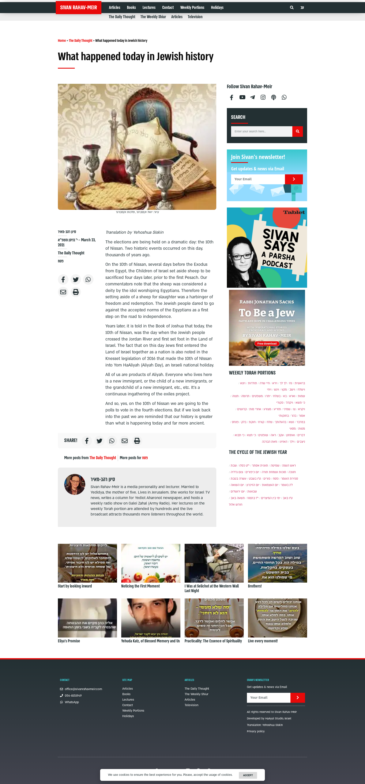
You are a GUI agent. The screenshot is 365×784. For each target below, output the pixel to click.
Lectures (149, 7)
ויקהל (289, 403)
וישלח (301, 390)
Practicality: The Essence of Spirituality (213, 641)
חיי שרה (265, 383)
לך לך (283, 383)
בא (285, 396)
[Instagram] (263, 97)
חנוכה (292, 472)
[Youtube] (242, 97)
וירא (274, 383)
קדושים (242, 409)
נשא (291, 422)
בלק (243, 422)
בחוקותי (284, 416)
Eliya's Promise (69, 641)
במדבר (301, 422)
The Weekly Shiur (153, 17)
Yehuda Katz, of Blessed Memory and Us (150, 641)
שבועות (252, 492)
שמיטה (275, 466)
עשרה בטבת (238, 479)
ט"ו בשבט (255, 479)
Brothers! (255, 586)
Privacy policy (256, 731)
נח (290, 383)
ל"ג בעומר (287, 485)
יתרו (268, 396)
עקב (281, 435)
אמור (302, 416)
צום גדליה (237, 472)
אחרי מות (255, 409)
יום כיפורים (252, 472)
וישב (292, 390)
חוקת (252, 422)
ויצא (242, 383)
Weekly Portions (192, 7)
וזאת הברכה (269, 442)
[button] (292, 8)
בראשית (300, 383)
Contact (168, 7)
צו (294, 409)
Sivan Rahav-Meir (78, 7)
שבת (234, 466)
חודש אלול (235, 505)
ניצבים (301, 442)
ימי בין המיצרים (270, 498)
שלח (269, 422)
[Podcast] (273, 97)
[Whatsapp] (284, 97)
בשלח (277, 396)
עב (302, 7)
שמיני (286, 409)
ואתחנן (290, 435)
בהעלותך (280, 422)
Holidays (217, 7)
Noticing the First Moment (140, 586)
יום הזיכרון (253, 485)
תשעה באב (238, 498)
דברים (301, 435)
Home (62, 40)
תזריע (277, 409)
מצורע (267, 409)
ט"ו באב (288, 498)
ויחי (269, 390)
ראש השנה (289, 466)
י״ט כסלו (244, 466)
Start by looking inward (75, 586)
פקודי (279, 403)
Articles (114, 7)
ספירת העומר (289, 479)
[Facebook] (231, 97)
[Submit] (294, 179)
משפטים (257, 396)
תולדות (252, 383)
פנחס (235, 422)
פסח (61, 261)
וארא (292, 396)
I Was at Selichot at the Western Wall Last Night (212, 588)
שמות (301, 396)
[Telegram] (252, 97)
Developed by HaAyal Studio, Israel (269, 718)
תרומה (245, 396)
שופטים (263, 435)
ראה (273, 435)
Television (195, 17)
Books (131, 7)
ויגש (276, 390)
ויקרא (301, 409)
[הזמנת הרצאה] (267, 248)
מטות (301, 429)
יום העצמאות (270, 485)
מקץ (284, 390)
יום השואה (237, 485)
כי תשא (300, 403)
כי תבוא (239, 435)
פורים (266, 479)
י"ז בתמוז (253, 498)
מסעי (292, 429)
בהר (293, 416)
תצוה (235, 396)
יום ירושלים (238, 492)
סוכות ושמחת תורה (274, 472)
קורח (261, 422)
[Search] (297, 131)
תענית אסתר (260, 466)
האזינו (283, 442)
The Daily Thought (122, 17)
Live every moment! (263, 641)
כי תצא (251, 435)
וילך (292, 442)
